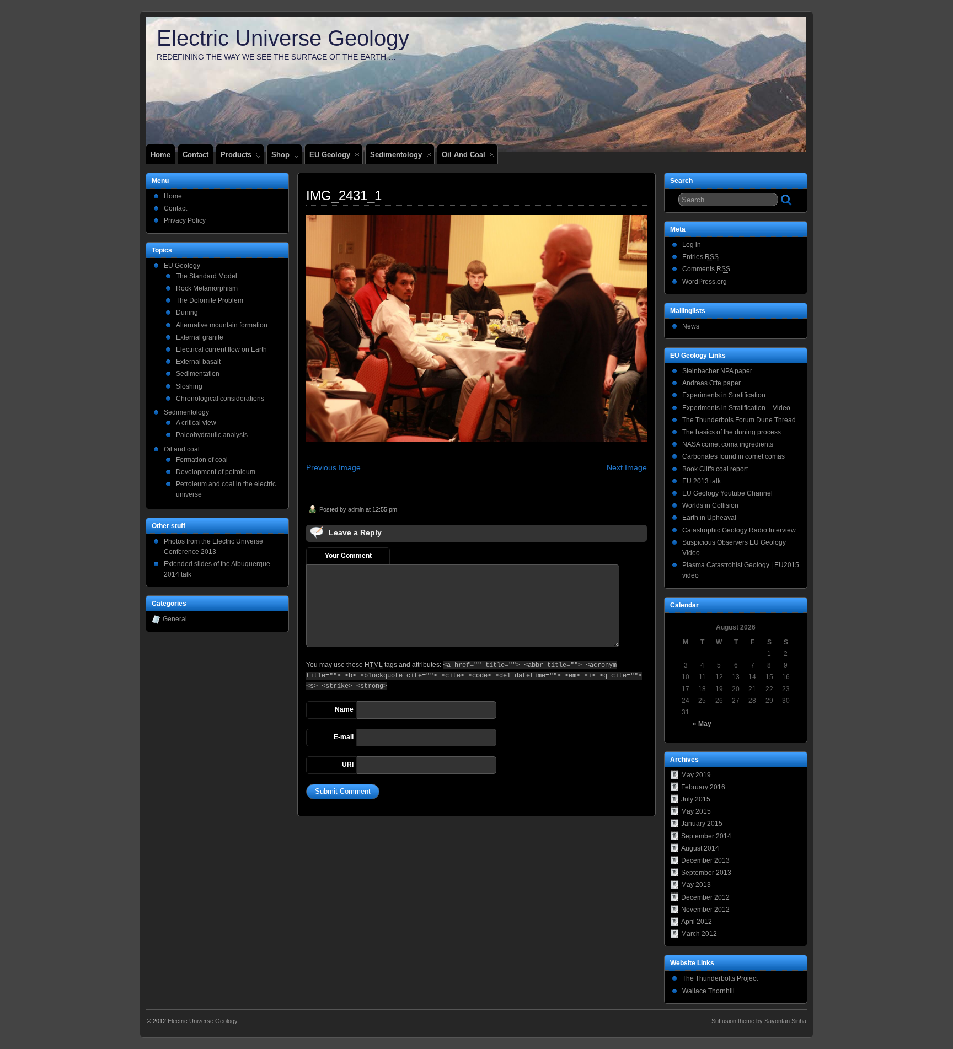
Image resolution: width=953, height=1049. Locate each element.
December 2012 (705, 897)
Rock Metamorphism (207, 288)
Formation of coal (202, 460)
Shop (280, 154)
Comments (706, 269)
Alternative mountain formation (221, 325)
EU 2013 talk (701, 481)
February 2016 (703, 787)
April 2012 (696, 922)
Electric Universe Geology (283, 38)
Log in (691, 245)
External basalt (198, 361)
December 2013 (705, 860)
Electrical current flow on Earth (221, 349)
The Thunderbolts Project (720, 978)
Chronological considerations (220, 398)
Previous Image (333, 467)
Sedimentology (396, 154)
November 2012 (705, 909)
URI (348, 764)
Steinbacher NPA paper (717, 371)
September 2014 (706, 836)
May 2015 (696, 811)
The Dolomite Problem (209, 300)
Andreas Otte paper (711, 383)
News (690, 326)
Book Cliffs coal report (715, 469)
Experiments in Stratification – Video (736, 408)
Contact (195, 154)
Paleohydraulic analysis (212, 435)
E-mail (344, 737)
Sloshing (189, 386)
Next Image (627, 467)
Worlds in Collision (710, 505)
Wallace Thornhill (708, 991)
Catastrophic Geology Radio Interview (739, 530)
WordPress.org (704, 282)
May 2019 (696, 775)
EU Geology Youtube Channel (727, 493)
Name (344, 709)
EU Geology (329, 154)
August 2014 (700, 848)
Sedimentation (197, 374)
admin (356, 509)
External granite (199, 337)
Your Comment (348, 556)
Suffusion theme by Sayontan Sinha (758, 1021)
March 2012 (699, 934)
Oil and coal (463, 154)
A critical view (196, 423)
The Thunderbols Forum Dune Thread (739, 420)
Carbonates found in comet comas (733, 456)
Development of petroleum (215, 472)
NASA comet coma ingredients (727, 444)
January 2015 (701, 823)
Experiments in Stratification (723, 395)
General (175, 619)
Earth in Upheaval (709, 517)
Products (236, 154)
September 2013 (706, 872)
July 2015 (695, 799)
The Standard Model (206, 276)
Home (160, 154)
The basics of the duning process (731, 432)
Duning (187, 312)
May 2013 (696, 885)
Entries (700, 257)
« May (702, 724)
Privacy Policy (185, 220)
